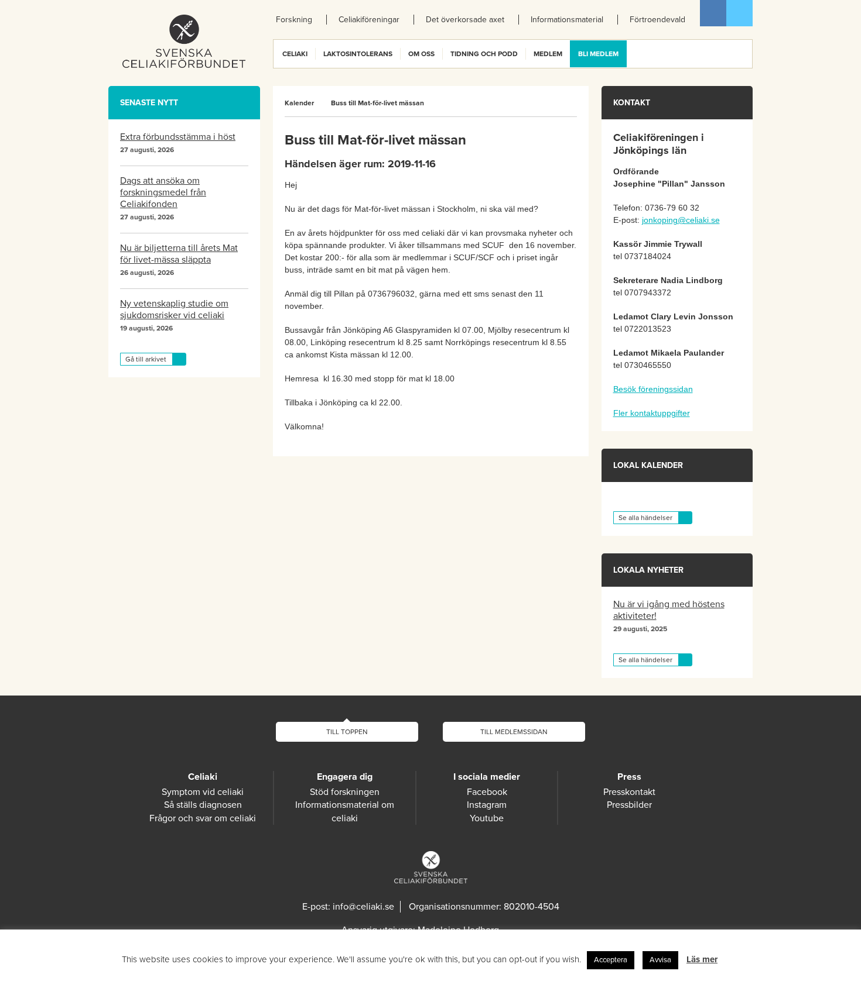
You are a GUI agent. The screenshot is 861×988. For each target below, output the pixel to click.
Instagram (487, 805)
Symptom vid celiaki (203, 792)
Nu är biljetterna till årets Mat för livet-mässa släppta (179, 254)
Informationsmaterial (567, 20)
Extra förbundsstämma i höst (177, 137)
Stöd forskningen (345, 792)
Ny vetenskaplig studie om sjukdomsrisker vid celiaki (174, 309)
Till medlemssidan (514, 732)
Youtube (487, 818)
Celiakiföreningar (369, 20)
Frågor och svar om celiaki (202, 818)
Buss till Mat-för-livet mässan (377, 103)
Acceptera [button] (610, 960)
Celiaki (295, 54)
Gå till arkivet (145, 359)
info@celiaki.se (363, 907)
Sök (742, 53)
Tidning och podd (484, 54)
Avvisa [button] (660, 960)
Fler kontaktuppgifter (651, 413)
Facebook (713, 13)
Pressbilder (629, 805)
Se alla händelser (645, 518)
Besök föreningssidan (653, 389)
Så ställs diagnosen (203, 805)
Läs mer (702, 959)
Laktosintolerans (357, 54)
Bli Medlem (598, 54)
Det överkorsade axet (465, 20)
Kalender (299, 103)
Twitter (739, 13)
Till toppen (347, 732)
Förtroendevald (657, 20)
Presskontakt (629, 792)
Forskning (294, 20)
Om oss (421, 54)
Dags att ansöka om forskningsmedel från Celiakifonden (163, 192)
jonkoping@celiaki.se (681, 220)
